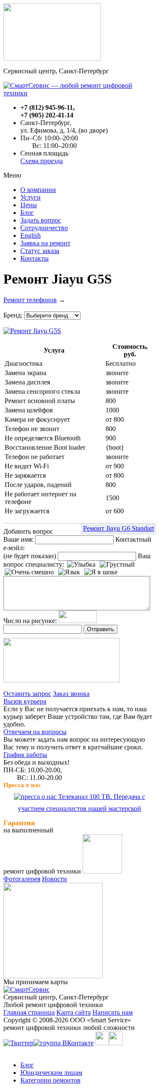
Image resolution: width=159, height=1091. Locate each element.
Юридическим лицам (51, 1072)
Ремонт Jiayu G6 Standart (118, 528)
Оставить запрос (27, 693)
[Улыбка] (81, 564)
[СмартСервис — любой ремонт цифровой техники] (79, 93)
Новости (54, 878)
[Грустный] (117, 564)
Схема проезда (41, 160)
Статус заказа (39, 250)
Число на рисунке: (30, 620)
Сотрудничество (44, 227)
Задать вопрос (40, 220)
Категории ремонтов (50, 1080)
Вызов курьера (24, 701)
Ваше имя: (18, 539)
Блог (27, 212)
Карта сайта (73, 1012)
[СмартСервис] (26, 989)
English (30, 235)
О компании (38, 189)
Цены (28, 205)
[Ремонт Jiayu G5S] (32, 328)
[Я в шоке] (100, 572)
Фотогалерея (21, 878)
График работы (25, 754)
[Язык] (69, 572)
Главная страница (29, 1012)
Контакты (34, 258)
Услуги (30, 197)
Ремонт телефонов (30, 299)
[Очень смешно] (29, 572)
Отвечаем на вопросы (35, 731)
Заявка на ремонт (45, 243)
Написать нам (112, 1012)
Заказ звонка (71, 693)
